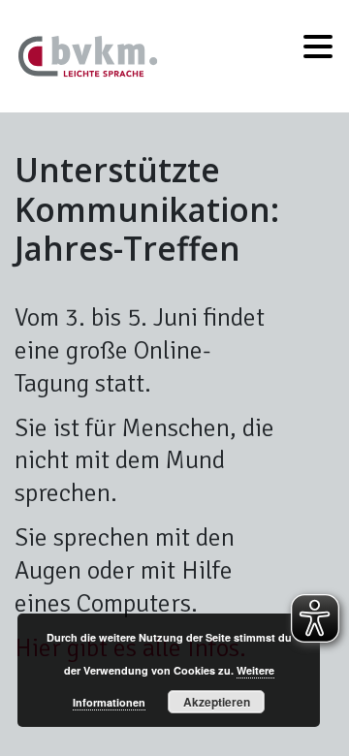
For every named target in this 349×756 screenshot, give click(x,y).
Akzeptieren (216, 701)
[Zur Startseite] (88, 54)
